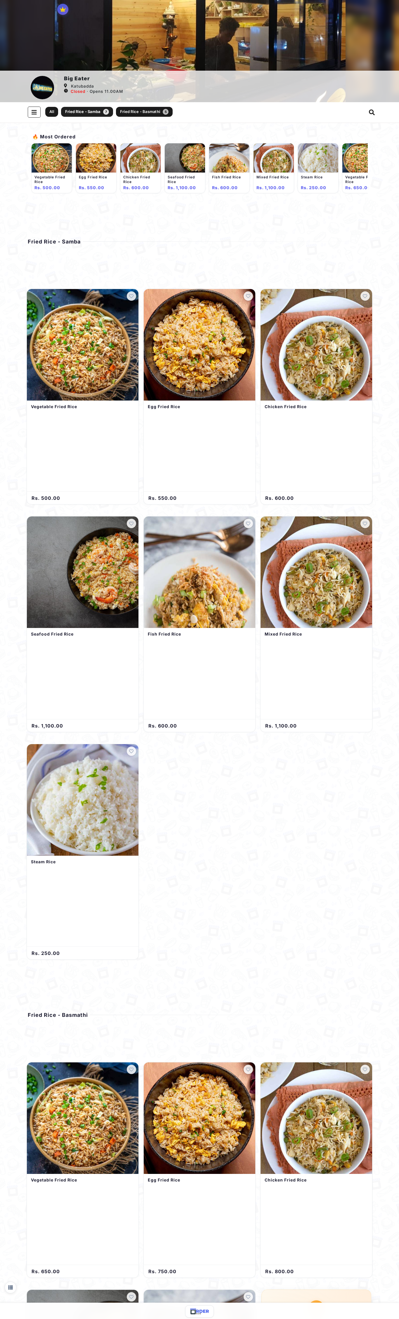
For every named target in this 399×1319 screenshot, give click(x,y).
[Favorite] (131, 296)
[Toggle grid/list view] (10, 1287)
